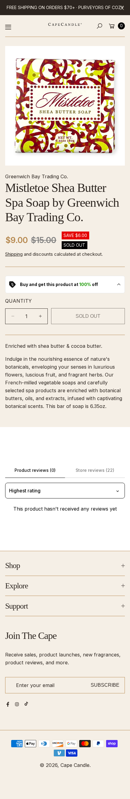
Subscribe (105, 685)
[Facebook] (8, 704)
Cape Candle (74, 765)
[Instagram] (17, 704)
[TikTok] (26, 703)
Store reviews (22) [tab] (95, 470)
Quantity (18, 301)
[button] (99, 26)
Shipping (14, 254)
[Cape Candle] (65, 24)
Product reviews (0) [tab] (35, 470)
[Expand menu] (8, 27)
